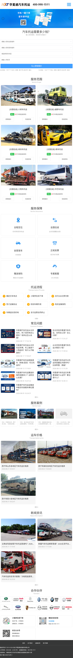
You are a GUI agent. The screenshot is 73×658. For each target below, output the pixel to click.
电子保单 (45, 643)
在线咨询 (28, 119)
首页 (23, 643)
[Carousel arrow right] (70, 18)
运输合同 (37, 643)
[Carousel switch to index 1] (33, 26)
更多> (36, 397)
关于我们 (30, 643)
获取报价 (8, 119)
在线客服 (51, 621)
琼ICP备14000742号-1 (6, 655)
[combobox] (36, 42)
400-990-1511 (41, 4)
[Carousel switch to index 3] (40, 26)
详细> (36, 319)
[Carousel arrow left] (3, 18)
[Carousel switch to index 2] (36, 26)
